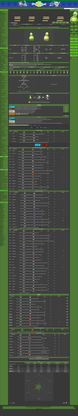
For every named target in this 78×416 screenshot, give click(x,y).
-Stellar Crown (1, 216)
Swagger (13, 286)
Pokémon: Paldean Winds (3, 63)
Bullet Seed (13, 183)
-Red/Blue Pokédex (2, 12)
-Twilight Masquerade (2, 217)
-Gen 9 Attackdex (2, 26)
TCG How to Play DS (2, 115)
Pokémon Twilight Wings (3, 61)
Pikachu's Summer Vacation (3, 191)
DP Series (1, 164)
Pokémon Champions (2, 75)
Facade (13, 175)
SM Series (1, 168)
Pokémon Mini (1, 140)
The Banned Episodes (2, 59)
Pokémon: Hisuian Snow (3, 62)
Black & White (1, 107)
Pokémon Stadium (2, 145)
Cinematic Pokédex (2, 31)
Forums (8, 8)
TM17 (10, 237)
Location (57, 22)
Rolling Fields (33, 106)
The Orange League (2, 51)
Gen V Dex (63, 24)
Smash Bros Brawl (2, 127)
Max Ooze (10, 344)
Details (66, 110)
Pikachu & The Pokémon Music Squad (4, 200)
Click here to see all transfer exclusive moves (39, 358)
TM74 (10, 186)
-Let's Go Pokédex (2, 16)
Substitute (13, 289)
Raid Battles (1, 206)
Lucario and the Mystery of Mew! (4, 176)
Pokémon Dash (2, 131)
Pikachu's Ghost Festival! (3, 195)
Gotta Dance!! (1, 194)
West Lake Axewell (38, 106)
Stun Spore (13, 138)
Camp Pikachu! (2, 193)
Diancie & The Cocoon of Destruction (3, 183)
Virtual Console (2, 149)
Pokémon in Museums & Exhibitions (3, 39)
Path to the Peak (2, 64)
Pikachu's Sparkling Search (3, 197)
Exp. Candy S (19, 91)
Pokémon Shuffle (2, 101)
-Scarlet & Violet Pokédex (3, 19)
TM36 (10, 256)
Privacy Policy (42, 406)
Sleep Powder (11, 303)
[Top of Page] (74, 407)
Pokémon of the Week (2, 33)
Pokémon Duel (2, 105)
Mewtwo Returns (2, 173)
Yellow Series (1, 161)
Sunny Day (13, 172)
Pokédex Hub (17, 8)
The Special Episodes (2, 58)
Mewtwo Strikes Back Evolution (4, 187)
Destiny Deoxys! (2, 175)
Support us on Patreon (39, 408)
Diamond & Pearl (2, 117)
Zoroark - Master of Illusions (3, 179)
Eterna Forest (23, 110)
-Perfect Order (1, 210)
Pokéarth (35, 8)
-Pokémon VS (1, 243)
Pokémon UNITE (2, 88)
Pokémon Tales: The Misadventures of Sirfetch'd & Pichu (3, 69)
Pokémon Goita (2, 154)
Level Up (37, 127)
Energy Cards (1, 205)
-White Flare (1, 213)
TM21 (10, 156)
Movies (4, 169)
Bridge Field (21, 107)
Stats (64, 22)
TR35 (10, 213)
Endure (13, 270)
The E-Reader (1, 136)
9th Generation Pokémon (3, 45)
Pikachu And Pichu (2, 192)
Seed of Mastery (26, 91)
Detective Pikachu (2, 94)
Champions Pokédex (30, 8)
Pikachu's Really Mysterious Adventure (3, 198)
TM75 (10, 275)
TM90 (10, 289)
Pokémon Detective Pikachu (3, 189)
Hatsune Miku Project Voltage (3, 38)
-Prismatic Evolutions (2, 215)
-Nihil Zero (1, 232)
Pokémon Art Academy (3, 99)
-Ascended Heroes (2, 211)
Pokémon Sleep (2, 79)
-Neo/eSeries (1, 225)
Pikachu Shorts (4, 190)
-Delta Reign (1, 208)
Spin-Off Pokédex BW (2, 30)
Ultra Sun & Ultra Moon (3, 90)
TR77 (10, 224)
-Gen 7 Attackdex (2, 25)
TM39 (10, 175)
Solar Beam (13, 153)
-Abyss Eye (1, 231)
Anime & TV (4, 47)
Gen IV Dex (14, 25)
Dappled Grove (20, 106)
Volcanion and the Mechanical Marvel (3, 185)
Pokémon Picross (2, 103)
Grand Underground (32, 110)
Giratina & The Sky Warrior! (3, 178)
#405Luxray (14, 403)
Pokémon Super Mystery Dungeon (3, 102)
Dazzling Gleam (14, 245)
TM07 (10, 150)
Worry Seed (14, 141)
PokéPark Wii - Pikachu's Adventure (3, 122)
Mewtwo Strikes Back (2, 171)
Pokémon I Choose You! (3, 186)
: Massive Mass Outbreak (21, 114)
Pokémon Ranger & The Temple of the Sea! (4, 177)
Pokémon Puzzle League (3, 143)
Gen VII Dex (39, 24)
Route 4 (16, 106)
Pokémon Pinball (2, 144)
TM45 (10, 264)
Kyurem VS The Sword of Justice (4, 181)
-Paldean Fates (2, 218)
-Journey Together (2, 214)
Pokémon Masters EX (2, 78)
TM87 (10, 286)
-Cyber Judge (1, 242)
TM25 (10, 161)
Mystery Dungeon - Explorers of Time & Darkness (4, 126)
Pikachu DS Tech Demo (3, 135)
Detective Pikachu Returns (3, 80)
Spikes (13, 202)
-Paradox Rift (1, 219)
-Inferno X (1, 233)
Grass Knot (14, 224)
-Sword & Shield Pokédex (3, 17)
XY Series (1, 167)
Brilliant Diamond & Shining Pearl (4, 82)
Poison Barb (23, 83)
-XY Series (1, 223)
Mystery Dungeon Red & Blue (3, 134)
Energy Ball (13, 218)
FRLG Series (1, 163)
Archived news (2, 11)
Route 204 (16, 110)
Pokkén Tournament (2, 104)
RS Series (1, 162)
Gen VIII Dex (27, 24)
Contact (11, 8)
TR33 (10, 210)
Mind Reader (11, 319)
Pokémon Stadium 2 (2, 139)
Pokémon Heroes (2, 174)
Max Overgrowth (11, 352)
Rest (12, 156)
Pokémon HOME (2, 83)
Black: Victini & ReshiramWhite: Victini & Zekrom (4, 180)
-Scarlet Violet (1, 221)
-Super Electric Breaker (3, 238)
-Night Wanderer (2, 240)
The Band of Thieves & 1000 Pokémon (3, 100)
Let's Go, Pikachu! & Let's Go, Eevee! (3, 91)
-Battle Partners (2, 237)
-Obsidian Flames (2, 220)
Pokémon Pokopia (2, 76)
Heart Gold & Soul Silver (3, 118)
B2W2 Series (1, 166)
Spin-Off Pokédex (2, 29)
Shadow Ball (14, 210)
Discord (13, 8)
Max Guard (10, 355)
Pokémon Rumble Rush (3, 93)
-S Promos (1, 245)
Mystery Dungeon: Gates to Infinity (3, 110)
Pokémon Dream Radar (3, 108)
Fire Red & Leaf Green (2, 129)
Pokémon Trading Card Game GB (4, 146)
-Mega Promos (2, 227)
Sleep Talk (13, 207)
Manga (4, 156)
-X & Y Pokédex (2, 15)
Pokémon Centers (2, 36)
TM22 (10, 248)
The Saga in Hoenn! (2, 52)
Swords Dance (14, 275)
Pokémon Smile (2, 86)
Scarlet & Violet (2, 74)
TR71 (10, 221)
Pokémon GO (1, 77)
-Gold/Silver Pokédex (2, 13)
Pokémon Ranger (2, 133)
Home (5, 8)
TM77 (10, 278)
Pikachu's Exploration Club (3, 196)
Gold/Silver (1, 138)
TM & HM (41, 127)
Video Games (4, 71)
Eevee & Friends (2, 199)
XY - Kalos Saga (2, 54)
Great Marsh (27, 110)
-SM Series (1, 222)
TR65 (10, 218)
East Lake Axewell (24, 106)
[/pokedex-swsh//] (39, 19)
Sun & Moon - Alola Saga (3, 55)
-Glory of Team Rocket (2, 236)
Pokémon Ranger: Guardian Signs (3, 119)
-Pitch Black (1, 209)
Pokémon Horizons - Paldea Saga (4, 57)
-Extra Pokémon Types (3, 204)
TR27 (10, 207)
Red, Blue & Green (2, 142)
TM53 (10, 267)
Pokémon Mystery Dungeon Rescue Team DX (3, 85)
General (54, 22)
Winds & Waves (2, 73)
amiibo (1, 152)
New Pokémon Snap (2, 87)
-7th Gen (1, 35)
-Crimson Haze (2, 241)
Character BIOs (2, 158)
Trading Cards (4, 202)
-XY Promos (1, 229)
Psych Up (13, 278)
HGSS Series (1, 165)
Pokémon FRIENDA (2, 155)
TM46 (10, 180)
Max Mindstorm (11, 349)
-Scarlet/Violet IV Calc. (2, 32)
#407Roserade (64, 403)
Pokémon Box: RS (2, 132)
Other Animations (2, 66)
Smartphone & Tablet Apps (3, 151)
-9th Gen (1, 34)
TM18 (10, 240)
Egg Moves (67, 22)
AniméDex (1, 49)
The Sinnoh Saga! (2, 53)
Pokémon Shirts (2, 42)
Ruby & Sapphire (2, 128)
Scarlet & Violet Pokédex (23, 8)
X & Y (0, 96)
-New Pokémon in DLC (3, 46)
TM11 (10, 153)
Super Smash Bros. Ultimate (3, 95)
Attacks (60, 22)
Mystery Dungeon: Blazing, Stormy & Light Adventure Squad (4, 121)
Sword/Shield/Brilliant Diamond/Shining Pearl (18, 125)
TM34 (10, 172)
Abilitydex (1, 28)
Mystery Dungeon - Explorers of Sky (4, 123)
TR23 (10, 202)
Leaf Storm (13, 221)
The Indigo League (2, 50)
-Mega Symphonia (2, 234)
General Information (2, 157)
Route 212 (19, 110)
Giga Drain (13, 164)
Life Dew (10, 311)
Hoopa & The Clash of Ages (3, 184)
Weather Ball (14, 180)
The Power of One (2, 172)
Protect (13, 161)
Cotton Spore (11, 300)
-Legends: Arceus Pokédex (3, 18)
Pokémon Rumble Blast (3, 112)
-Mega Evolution (2, 212)
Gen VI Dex (51, 24)
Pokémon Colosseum (2, 130)
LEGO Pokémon (2, 41)
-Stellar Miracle (2, 239)
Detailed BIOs (1, 159)
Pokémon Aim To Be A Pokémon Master (4, 56)
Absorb (13, 133)
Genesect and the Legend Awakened (3, 182)
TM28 (10, 164)
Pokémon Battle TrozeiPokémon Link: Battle (4, 98)
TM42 (10, 259)
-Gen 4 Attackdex (2, 23)
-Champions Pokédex (2, 20)
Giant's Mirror (29, 106)
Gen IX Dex (14, 24)
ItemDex (1, 27)
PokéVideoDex (2, 65)
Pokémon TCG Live (2, 203)
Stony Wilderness (34, 107)
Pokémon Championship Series (3, 37)
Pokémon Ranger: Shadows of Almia (3, 125)
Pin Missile (13, 150)
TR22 (10, 199)
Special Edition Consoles (3, 150)
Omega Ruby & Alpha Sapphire (3, 97)
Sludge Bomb (14, 199)
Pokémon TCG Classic (3, 207)
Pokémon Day (1, 40)
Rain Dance (13, 240)
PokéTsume (1, 70)
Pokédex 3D (1, 113)
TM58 (10, 270)
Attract (13, 264)
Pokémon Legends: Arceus (34, 125)
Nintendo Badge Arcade (3, 106)
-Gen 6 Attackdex (2, 24)
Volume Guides (2, 160)
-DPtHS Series (2, 224)
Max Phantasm (11, 341)
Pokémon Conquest (2, 111)
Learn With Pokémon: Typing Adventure (3, 114)
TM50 (10, 183)
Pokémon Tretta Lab (2, 109)
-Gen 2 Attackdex (2, 22)
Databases (4, 9)
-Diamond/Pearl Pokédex (3, 14)
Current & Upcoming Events (3, 44)
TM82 (10, 281)
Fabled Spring (23, 113)
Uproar (13, 213)
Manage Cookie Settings (47, 406)
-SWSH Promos (2, 228)
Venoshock (13, 186)
